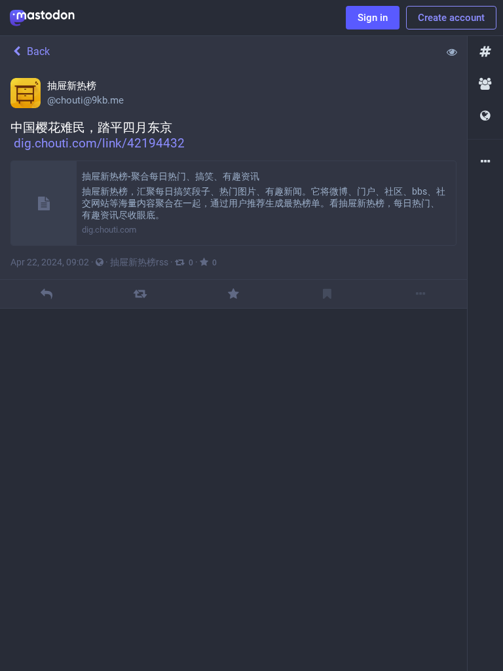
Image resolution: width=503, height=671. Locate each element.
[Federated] (485, 116)
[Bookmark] (327, 293)
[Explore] (485, 52)
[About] (485, 162)
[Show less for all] (452, 51)
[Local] (485, 84)
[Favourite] (233, 293)
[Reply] (46, 293)
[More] (420, 293)
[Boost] (139, 293)
